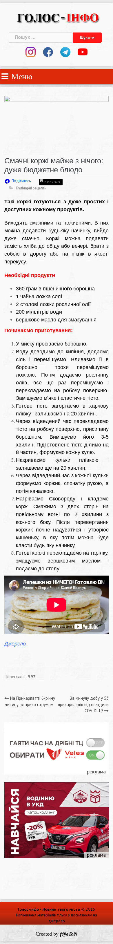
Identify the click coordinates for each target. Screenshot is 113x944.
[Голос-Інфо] (58, 17)
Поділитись (21, 180)
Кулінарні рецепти (31, 188)
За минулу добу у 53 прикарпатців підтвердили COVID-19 (83, 704)
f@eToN (68, 934)
